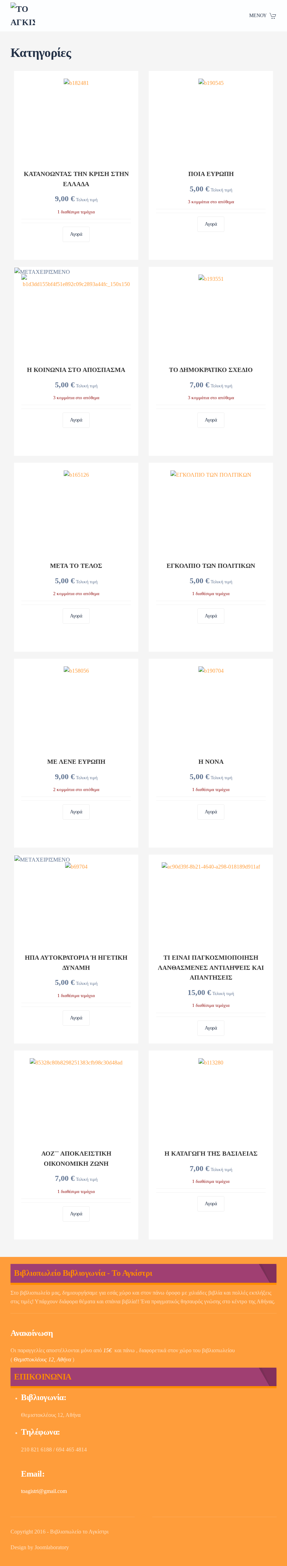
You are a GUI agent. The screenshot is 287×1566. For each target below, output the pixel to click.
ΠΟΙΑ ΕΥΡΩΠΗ (211, 173)
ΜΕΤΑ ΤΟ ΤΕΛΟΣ (76, 565)
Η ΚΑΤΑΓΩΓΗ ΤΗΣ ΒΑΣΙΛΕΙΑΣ (211, 1153)
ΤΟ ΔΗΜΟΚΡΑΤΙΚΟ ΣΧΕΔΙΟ (211, 369)
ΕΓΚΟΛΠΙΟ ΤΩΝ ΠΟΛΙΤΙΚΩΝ (211, 565)
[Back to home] (22, 16)
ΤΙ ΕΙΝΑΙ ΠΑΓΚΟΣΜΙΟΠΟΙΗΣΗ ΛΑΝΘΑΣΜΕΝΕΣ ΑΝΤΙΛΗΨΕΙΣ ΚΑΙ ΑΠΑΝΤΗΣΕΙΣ (211, 967)
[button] (263, 16)
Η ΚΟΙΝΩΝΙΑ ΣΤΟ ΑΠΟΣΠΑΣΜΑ (76, 369)
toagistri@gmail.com (44, 1491)
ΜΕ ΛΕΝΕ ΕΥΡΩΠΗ (76, 761)
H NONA (211, 761)
